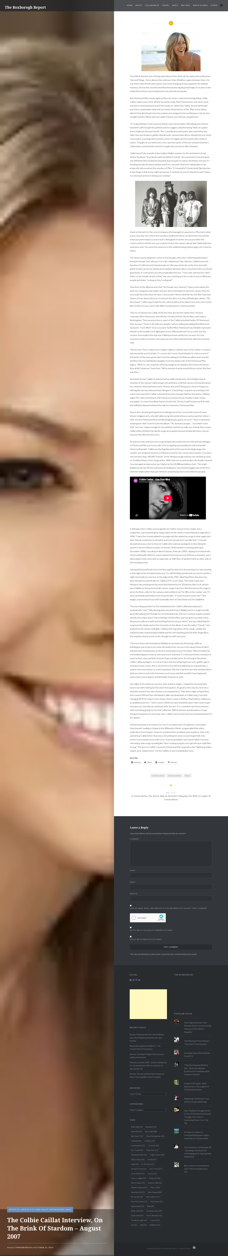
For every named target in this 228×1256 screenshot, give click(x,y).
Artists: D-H (27, 1209)
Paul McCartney (139, 1201)
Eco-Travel (137, 1150)
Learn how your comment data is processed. (179, 954)
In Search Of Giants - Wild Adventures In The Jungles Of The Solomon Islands (196, 1086)
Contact (181, 1248)
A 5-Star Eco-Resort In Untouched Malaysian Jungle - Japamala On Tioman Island (197, 1135)
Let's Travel (155, 1169)
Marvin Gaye (138, 1183)
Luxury (152, 1173)
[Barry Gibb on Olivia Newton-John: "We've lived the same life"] (192, 1162)
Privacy (188, 1248)
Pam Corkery (153, 1197)
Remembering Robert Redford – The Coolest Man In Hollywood (145, 1047)
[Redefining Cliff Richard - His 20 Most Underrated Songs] (192, 1095)
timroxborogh (23, 1247)
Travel (165, 5)
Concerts (153, 1145)
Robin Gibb (137, 1211)
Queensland (137, 1206)
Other (214, 5)
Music (175, 5)
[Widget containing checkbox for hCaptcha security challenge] (148, 917)
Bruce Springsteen (155, 1136)
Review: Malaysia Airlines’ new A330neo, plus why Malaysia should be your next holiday (147, 1037)
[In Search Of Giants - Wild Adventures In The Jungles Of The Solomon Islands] (192, 1080)
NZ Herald (137, 1197)
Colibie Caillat (158, 775)
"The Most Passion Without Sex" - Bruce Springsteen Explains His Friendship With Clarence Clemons (196, 1070)
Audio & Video (200, 5)
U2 (134, 1225)
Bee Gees (185, 5)
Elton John (152, 1150)
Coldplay (149, 1141)
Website (134, 894)
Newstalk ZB (138, 1192)
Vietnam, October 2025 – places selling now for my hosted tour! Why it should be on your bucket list (148, 1065)
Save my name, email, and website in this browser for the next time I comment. (168, 908)
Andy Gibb (137, 1127)
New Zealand (155, 1192)
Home (130, 5)
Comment (135, 839)
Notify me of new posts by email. (146, 939)
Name (133, 870)
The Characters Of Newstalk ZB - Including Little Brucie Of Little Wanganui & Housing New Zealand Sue (197, 1152)
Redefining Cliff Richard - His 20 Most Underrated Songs (196, 1100)
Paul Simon (156, 1201)
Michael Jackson (139, 1187)
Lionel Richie (138, 1173)
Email (133, 882)
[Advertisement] (148, 1004)
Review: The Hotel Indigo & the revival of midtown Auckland (147, 1055)
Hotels (152, 1159)
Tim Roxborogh (183, 975)
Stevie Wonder (154, 1215)
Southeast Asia (154, 1211)
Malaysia (154, 1178)
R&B (150, 1206)
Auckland (151, 1127)
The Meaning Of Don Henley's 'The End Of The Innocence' (197, 1042)
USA (143, 1225)
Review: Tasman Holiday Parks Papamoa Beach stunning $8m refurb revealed (147, 1075)
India (134, 1164)
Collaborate (152, 5)
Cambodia (136, 1141)
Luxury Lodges (138, 1178)
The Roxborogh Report (25, 7)
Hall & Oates (138, 1159)
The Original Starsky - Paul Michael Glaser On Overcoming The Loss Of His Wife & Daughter (197, 1027)
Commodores (138, 1145)
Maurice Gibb (155, 1183)
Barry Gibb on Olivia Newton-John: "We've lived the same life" (197, 1168)
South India (137, 1215)
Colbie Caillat (41, 1209)
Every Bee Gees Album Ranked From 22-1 (197, 1054)
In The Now (148, 1164)
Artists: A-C (15, 1209)
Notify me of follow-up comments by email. (151, 930)
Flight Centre (157, 1155)
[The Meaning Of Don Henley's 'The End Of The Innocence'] (192, 1037)
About (138, 5)
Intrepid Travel (138, 1169)
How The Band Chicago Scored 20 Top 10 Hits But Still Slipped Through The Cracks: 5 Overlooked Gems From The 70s (197, 1116)
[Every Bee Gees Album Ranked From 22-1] (192, 1050)
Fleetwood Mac (57, 1209)
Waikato (155, 1225)
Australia (136, 1131)
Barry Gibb (151, 1131)
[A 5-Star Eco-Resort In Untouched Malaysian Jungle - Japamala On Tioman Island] (192, 1129)
